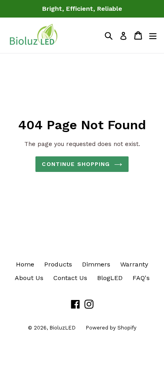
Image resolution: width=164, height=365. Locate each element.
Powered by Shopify (111, 328)
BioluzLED (62, 328)
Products (58, 264)
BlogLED (110, 278)
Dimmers (96, 264)
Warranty (134, 264)
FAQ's (141, 278)
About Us (29, 278)
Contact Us (70, 278)
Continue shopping (76, 164)
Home (25, 264)
